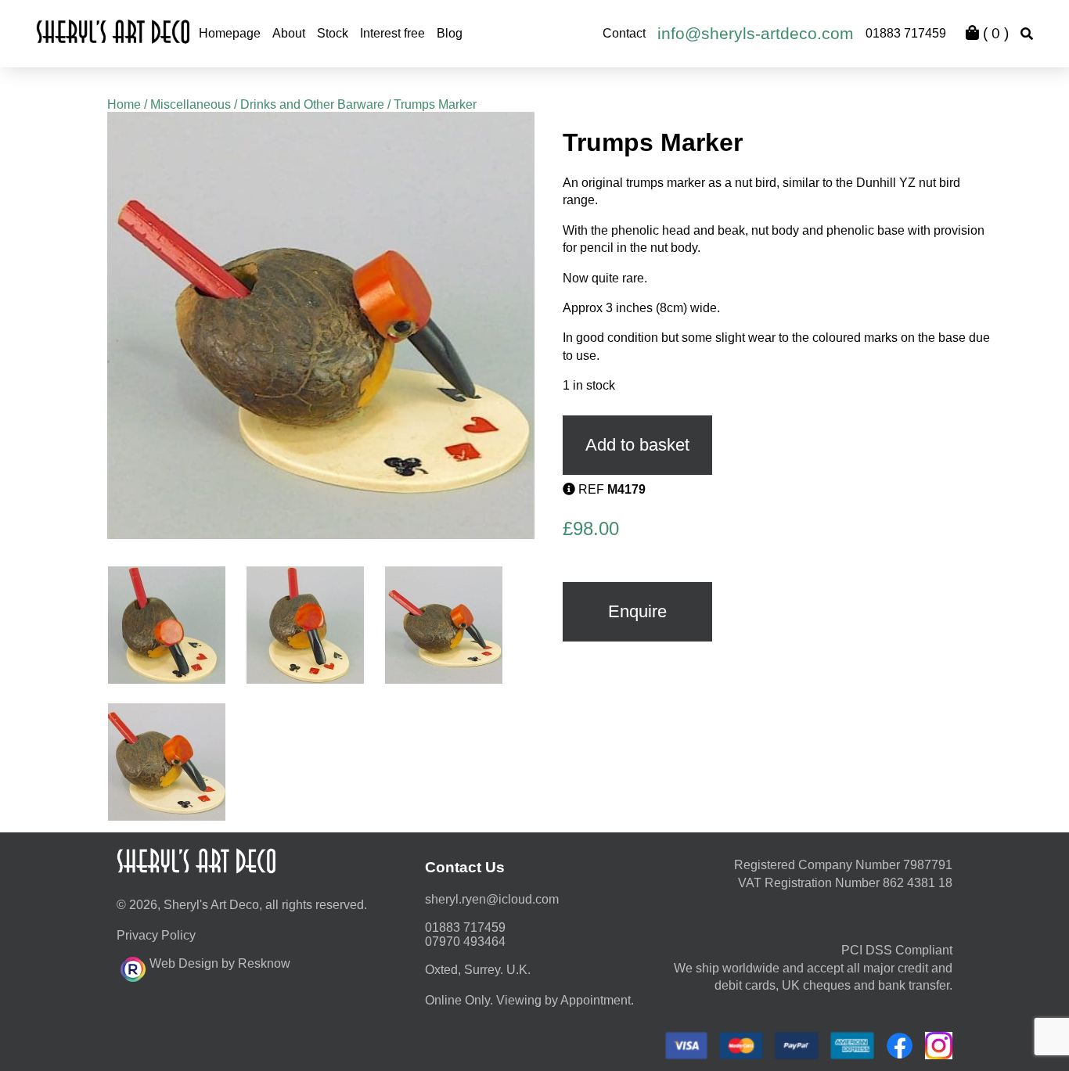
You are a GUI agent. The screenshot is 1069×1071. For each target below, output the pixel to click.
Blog (450, 33)
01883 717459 (906, 33)
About (288, 33)
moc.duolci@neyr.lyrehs (492, 899)
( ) (994, 33)
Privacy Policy (156, 935)
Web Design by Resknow (219, 963)
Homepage (230, 33)
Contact (624, 33)
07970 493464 (465, 941)
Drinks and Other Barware (312, 104)
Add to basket (637, 445)
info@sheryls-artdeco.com (755, 33)
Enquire (637, 611)
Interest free (392, 33)
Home (124, 104)
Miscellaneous (190, 104)
